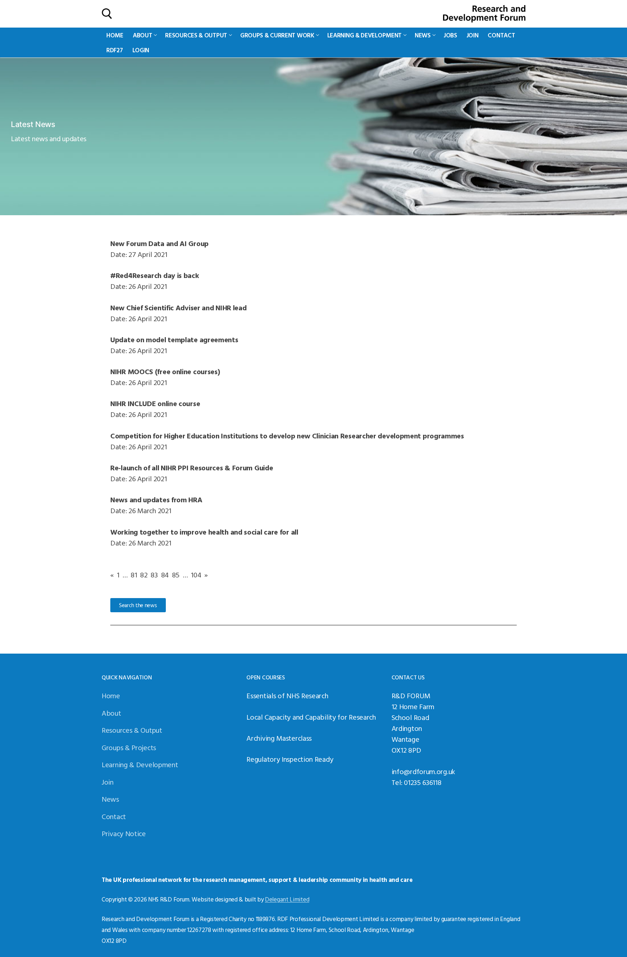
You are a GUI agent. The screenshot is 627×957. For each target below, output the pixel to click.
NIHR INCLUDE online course (155, 403)
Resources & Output (132, 729)
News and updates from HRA (156, 499)
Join (108, 781)
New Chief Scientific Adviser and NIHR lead (178, 307)
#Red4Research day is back (154, 275)
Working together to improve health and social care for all (204, 531)
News (110, 798)
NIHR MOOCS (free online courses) (165, 371)
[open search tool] (107, 13)
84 (165, 574)
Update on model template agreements (174, 339)
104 (196, 574)
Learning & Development (140, 764)
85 (176, 574)
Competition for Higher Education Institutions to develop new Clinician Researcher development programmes (287, 435)
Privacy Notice (124, 833)
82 (143, 574)
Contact (114, 816)
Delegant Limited (287, 899)
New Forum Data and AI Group (159, 243)
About (111, 712)
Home (111, 695)
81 (134, 574)
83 (154, 574)
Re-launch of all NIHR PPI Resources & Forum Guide (191, 467)
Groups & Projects (129, 747)
